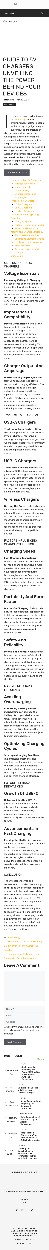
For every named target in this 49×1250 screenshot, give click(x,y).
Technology (9, 104)
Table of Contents (17, 172)
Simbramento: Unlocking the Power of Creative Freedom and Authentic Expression (31, 1073)
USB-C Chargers (23, 207)
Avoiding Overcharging (27, 235)
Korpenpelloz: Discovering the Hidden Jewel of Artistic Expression (30, 1136)
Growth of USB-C (24, 245)
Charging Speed (23, 221)
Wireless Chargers (24, 211)
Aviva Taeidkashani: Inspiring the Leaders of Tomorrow (31, 1105)
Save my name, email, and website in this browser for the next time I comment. (24, 1030)
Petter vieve (8, 100)
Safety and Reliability (26, 228)
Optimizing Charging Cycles (29, 238)
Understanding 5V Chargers (26, 180)
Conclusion (17, 256)
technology (19, 119)
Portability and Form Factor (29, 225)
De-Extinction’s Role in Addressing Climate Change (28, 1090)
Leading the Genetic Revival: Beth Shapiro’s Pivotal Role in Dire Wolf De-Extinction (27, 1153)
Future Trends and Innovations (27, 242)
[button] (42, 13)
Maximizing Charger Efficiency (27, 232)
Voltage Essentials (25, 183)
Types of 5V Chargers (22, 200)
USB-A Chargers (23, 204)
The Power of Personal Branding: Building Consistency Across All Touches (23, 945)
